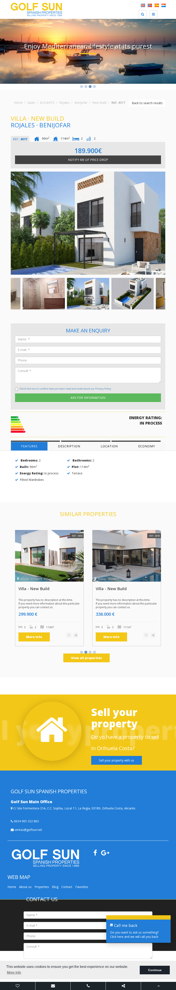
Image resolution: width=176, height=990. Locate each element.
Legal (41, 979)
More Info (34, 637)
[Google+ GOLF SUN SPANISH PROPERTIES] (107, 854)
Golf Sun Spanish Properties (101, 979)
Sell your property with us (116, 760)
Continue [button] (155, 970)
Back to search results (147, 103)
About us (25, 887)
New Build (99, 103)
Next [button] (172, 51)
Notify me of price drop (88, 160)
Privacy (53, 979)
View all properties (86, 658)
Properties (42, 887)
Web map (28, 979)
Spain (31, 103)
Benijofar (80, 103)
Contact (66, 887)
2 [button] (86, 87)
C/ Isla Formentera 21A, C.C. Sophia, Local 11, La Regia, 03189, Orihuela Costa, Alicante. (74, 808)
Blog (55, 887)
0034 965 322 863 (26, 821)
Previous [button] (4, 51)
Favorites (81, 887)
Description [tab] (69, 446)
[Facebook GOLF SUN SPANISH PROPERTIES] (96, 854)
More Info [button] (14, 972)
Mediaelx (75, 979)
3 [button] (90, 87)
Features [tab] (29, 446)
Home (18, 103)
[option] (88, 51)
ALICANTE (47, 103)
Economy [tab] (146, 446)
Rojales (64, 103)
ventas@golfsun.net (28, 830)
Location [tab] (109, 446)
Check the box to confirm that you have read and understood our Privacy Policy (65, 388)
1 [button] (81, 87)
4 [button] (94, 87)
